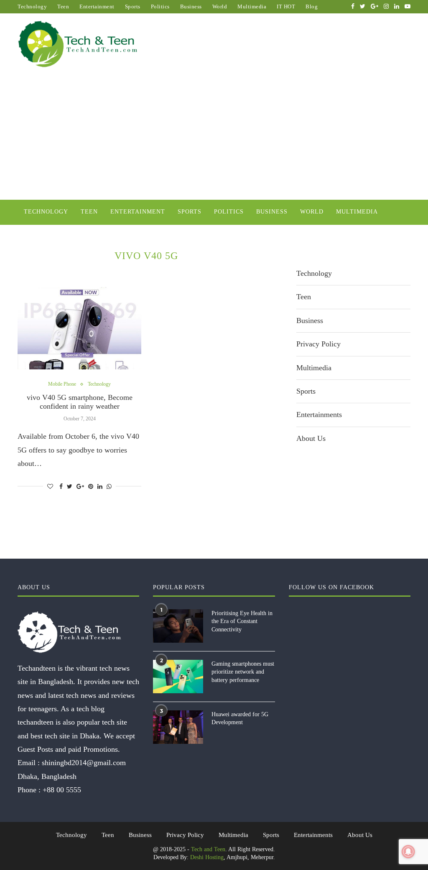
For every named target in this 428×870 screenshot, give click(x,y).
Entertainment (97, 6)
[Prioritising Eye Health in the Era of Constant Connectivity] (178, 626)
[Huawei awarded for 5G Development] (178, 727)
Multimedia (251, 6)
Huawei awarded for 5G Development (239, 718)
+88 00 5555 (62, 790)
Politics (160, 6)
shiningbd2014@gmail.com (84, 762)
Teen (63, 6)
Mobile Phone (62, 384)
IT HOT (286, 6)
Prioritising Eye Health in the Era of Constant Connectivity (242, 621)
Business (191, 6)
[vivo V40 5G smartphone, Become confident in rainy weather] (79, 328)
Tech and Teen (208, 849)
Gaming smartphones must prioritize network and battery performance (242, 672)
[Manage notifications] (408, 851)
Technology (32, 6)
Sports (132, 6)
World (219, 6)
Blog (312, 6)
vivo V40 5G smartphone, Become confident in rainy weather (79, 401)
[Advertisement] (214, 137)
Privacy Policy (318, 344)
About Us (311, 438)
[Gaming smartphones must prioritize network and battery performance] (178, 676)
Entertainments (319, 414)
